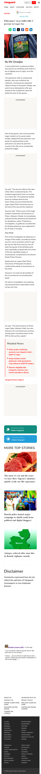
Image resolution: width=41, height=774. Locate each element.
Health (23, 730)
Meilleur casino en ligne (28, 704)
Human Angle (25, 735)
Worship (24, 763)
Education (7, 737)
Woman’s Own (26, 760)
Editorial (7, 732)
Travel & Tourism (26, 754)
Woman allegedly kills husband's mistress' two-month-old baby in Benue (19, 370)
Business (7, 726)
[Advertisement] (20, 113)
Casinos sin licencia (8, 712)
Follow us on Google (25, 12)
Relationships (8, 758)
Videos (23, 756)
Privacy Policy (27, 700)
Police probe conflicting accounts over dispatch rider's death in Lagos (20, 352)
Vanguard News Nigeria (14, 380)
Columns (7, 728)
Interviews (7, 745)
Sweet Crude (25, 745)
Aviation (7, 724)
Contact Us (8, 700)
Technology (25, 747)
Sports (6, 763)
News (12, 7)
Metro (36, 7)
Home (6, 7)
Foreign (23, 728)
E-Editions (20, 7)
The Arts (24, 749)
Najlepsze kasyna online (11, 708)
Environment (25, 724)
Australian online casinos (28, 708)
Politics (29, 7)
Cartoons (24, 752)
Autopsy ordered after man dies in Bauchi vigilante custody (19, 554)
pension (23, 739)
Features (24, 726)
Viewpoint (24, 758)
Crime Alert (8, 730)
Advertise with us (28, 698)
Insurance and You (27, 737)
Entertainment (26, 722)
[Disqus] (20, 618)
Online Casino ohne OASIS (11, 704)
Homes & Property (27, 732)
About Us (7, 698)
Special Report (9, 760)
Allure (6, 722)
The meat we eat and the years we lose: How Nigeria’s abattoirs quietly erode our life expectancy (19, 478)
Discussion (7, 735)
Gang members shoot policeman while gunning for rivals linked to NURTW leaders (21, 361)
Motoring (7, 754)
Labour (6, 747)
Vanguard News (9, 2)
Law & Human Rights (11, 749)
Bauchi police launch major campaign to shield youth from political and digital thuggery (18, 517)
